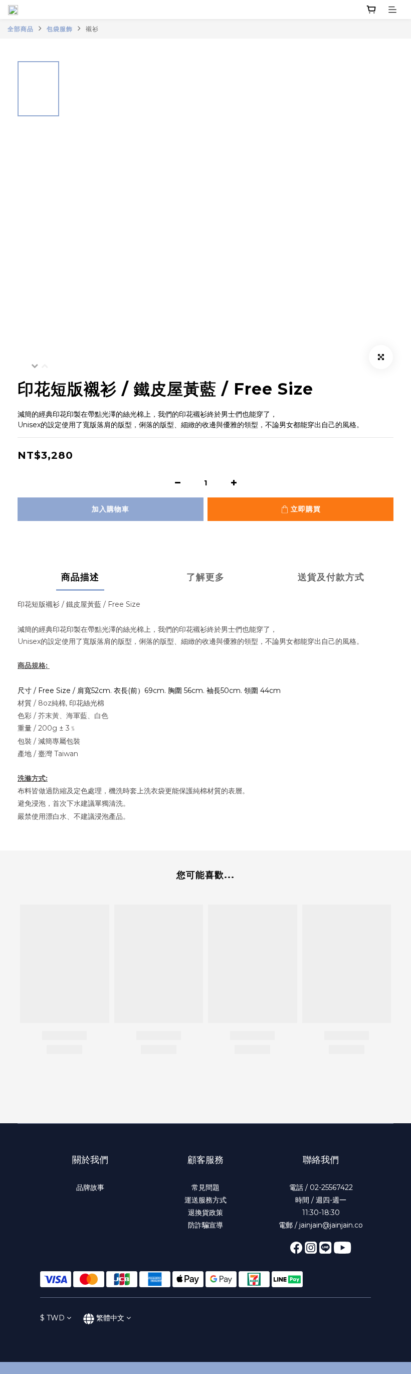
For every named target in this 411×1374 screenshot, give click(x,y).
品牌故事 (90, 1187)
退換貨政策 (205, 1212)
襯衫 (92, 29)
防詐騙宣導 (205, 1225)
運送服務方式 (205, 1200)
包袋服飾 (60, 29)
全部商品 (21, 29)
